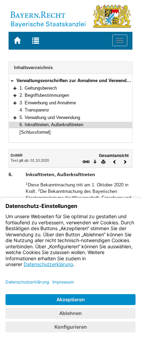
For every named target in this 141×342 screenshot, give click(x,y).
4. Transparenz (34, 110)
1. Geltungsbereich (38, 88)
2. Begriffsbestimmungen (44, 95)
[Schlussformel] (35, 132)
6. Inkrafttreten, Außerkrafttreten (51, 124)
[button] (12, 80)
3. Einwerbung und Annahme (48, 102)
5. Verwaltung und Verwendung (50, 117)
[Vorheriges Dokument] (115, 161)
